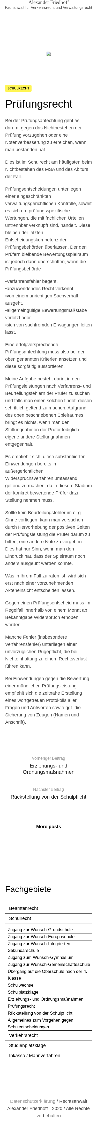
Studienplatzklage (27, 1045)
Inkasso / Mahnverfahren (34, 1055)
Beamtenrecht (23, 908)
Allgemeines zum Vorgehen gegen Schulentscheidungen (40, 1023)
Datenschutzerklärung (32, 1101)
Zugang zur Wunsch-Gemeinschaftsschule (49, 964)
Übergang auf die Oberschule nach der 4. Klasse (47, 975)
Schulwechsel (21, 985)
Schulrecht (18, 88)
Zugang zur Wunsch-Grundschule (40, 929)
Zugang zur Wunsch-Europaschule (41, 936)
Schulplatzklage (23, 992)
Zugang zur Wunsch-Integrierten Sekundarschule (39, 947)
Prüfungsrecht (21, 1006)
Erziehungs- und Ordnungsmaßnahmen (45, 999)
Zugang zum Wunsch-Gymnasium (40, 957)
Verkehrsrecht (23, 1035)
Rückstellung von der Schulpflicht (40, 1013)
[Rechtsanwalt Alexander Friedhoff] (49, 54)
